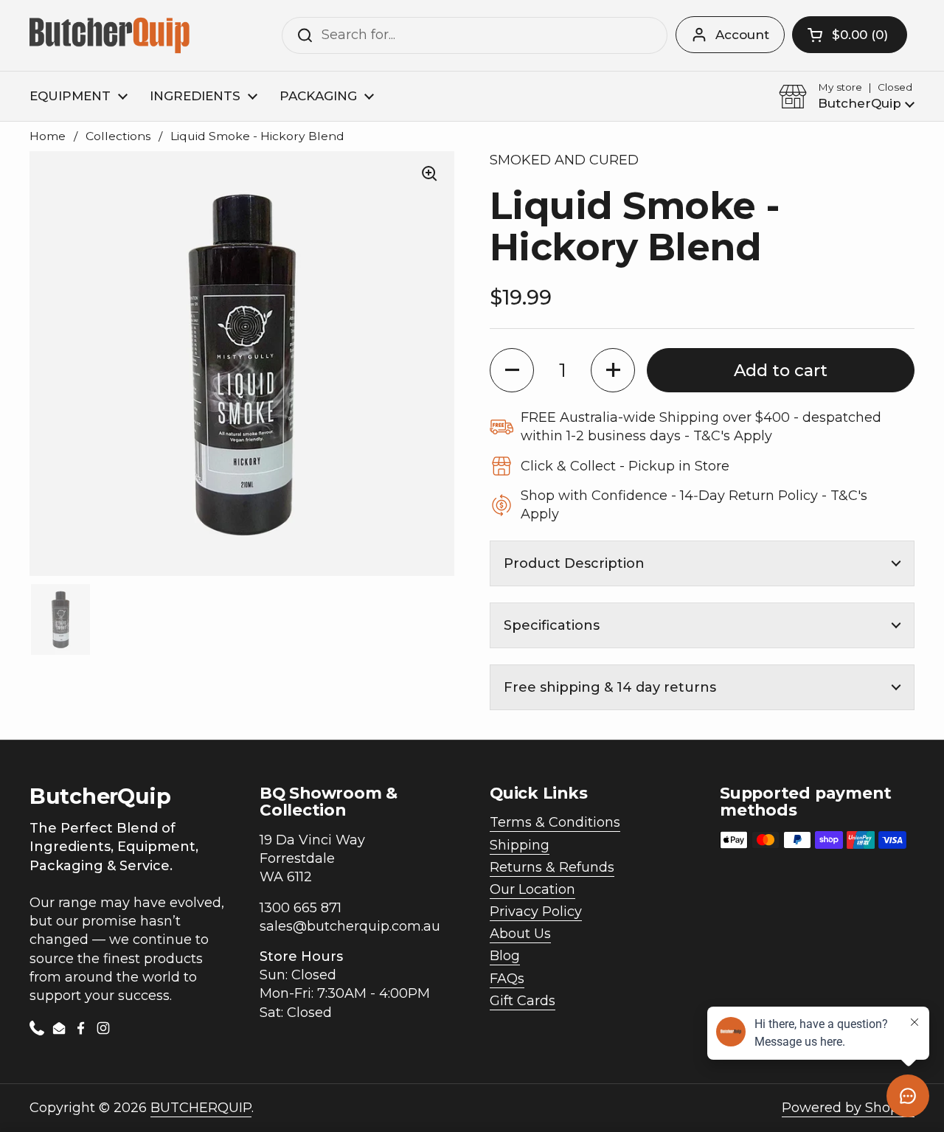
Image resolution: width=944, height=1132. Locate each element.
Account (742, 34)
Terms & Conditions (555, 822)
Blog (505, 956)
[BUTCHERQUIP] (111, 35)
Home (48, 136)
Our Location (532, 889)
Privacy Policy (536, 911)
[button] (849, 34)
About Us (520, 934)
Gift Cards (522, 1001)
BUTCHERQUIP (200, 1108)
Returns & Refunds (552, 867)
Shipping (519, 845)
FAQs (507, 978)
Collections (118, 136)
